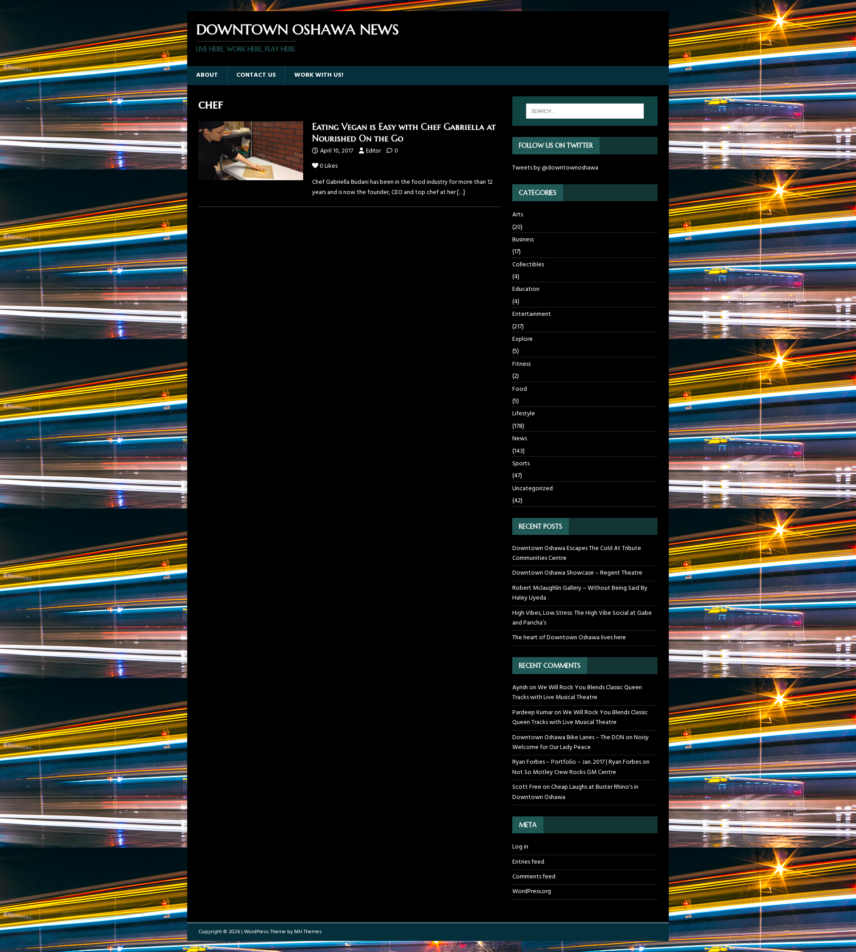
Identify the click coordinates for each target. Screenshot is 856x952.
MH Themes (308, 931)
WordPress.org (531, 891)
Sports (521, 464)
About (207, 75)
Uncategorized (532, 489)
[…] (461, 192)
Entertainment (531, 314)
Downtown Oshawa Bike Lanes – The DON (568, 738)
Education (525, 289)
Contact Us (256, 75)
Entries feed (528, 862)
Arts (517, 215)
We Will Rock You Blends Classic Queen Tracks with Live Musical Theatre (577, 693)
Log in (520, 847)
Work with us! (318, 75)
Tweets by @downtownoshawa (555, 168)
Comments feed (534, 877)
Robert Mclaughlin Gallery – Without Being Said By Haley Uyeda (579, 593)
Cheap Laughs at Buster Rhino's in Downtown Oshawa (575, 792)
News (519, 439)
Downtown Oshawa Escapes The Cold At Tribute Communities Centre (576, 553)
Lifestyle (523, 414)
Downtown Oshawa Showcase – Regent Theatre (577, 573)
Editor (373, 151)
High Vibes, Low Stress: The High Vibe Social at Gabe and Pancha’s (582, 618)
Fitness (521, 364)
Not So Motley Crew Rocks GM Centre (564, 772)
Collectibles (528, 265)
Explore (522, 339)
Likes (328, 166)
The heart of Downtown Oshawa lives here (569, 638)
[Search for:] (584, 111)
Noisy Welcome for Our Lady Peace (580, 743)
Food (519, 389)
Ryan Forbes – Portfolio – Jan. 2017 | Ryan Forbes (576, 762)
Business (523, 240)
